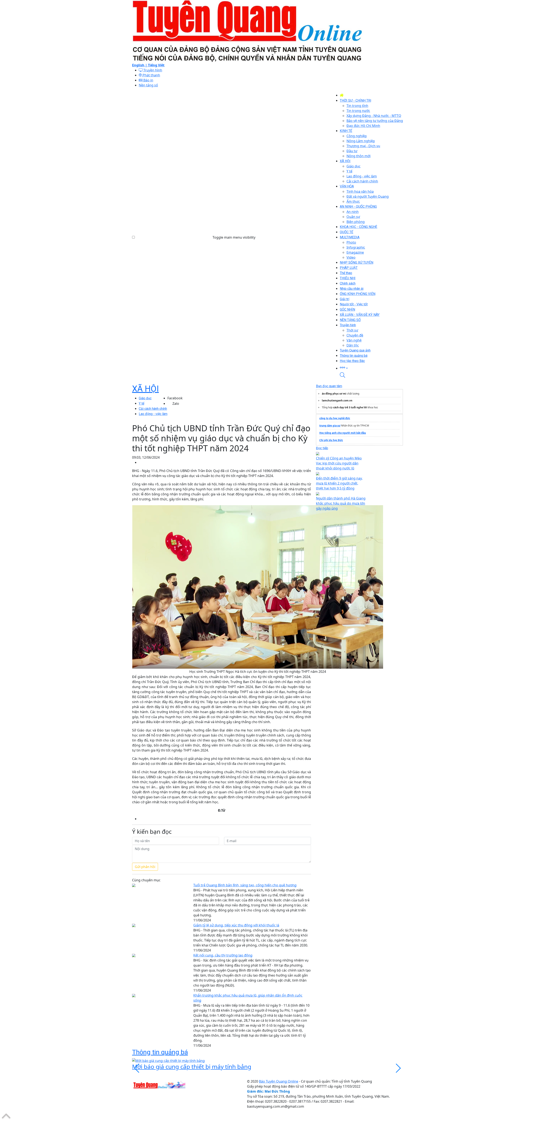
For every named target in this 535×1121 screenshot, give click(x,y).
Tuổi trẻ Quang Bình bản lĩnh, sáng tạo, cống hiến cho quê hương (245, 885)
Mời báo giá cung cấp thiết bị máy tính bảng (191, 1066)
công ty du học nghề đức (334, 418)
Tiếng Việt (156, 65)
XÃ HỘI (145, 389)
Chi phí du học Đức (331, 440)
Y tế (141, 403)
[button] (371, 367)
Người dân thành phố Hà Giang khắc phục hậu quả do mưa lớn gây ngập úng (341, 503)
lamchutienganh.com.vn (337, 400)
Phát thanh (151, 75)
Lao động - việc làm (153, 414)
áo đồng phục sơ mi (334, 393)
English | (140, 65)
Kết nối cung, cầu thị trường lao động (222, 955)
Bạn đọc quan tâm (329, 386)
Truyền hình (152, 70)
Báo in (148, 80)
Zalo (175, 403)
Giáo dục (145, 398)
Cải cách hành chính (153, 409)
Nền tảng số (148, 85)
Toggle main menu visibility (234, 237)
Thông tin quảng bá (160, 1052)
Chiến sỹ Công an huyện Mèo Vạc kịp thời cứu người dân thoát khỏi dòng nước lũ (339, 463)
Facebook (175, 398)
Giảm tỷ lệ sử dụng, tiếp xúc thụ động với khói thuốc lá (236, 925)
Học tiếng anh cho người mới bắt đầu (342, 433)
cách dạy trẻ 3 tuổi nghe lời (350, 407)
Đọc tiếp (322, 448)
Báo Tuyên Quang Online (278, 1081)
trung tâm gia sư (329, 425)
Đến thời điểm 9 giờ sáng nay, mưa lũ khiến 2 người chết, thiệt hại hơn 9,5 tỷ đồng (339, 483)
